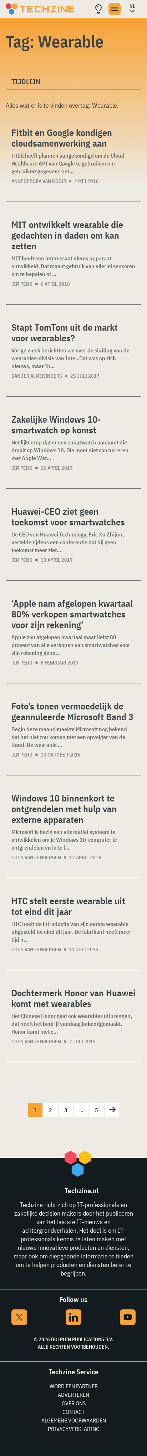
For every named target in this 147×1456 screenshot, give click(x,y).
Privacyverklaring (74, 1428)
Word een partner (74, 1386)
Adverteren (73, 1394)
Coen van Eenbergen (36, 857)
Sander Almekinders (36, 376)
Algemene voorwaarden (73, 1420)
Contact (73, 1411)
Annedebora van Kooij (38, 181)
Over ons (74, 1403)
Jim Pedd (21, 284)
